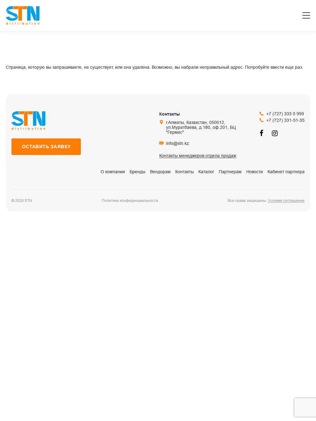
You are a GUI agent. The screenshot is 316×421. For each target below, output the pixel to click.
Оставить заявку (46, 146)
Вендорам (160, 171)
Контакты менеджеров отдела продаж (197, 155)
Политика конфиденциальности (130, 200)
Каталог (206, 171)
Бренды (137, 171)
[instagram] (275, 133)
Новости (254, 171)
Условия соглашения (286, 200)
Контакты (184, 171)
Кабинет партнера (286, 171)
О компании (113, 171)
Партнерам (230, 171)
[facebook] (263, 133)
